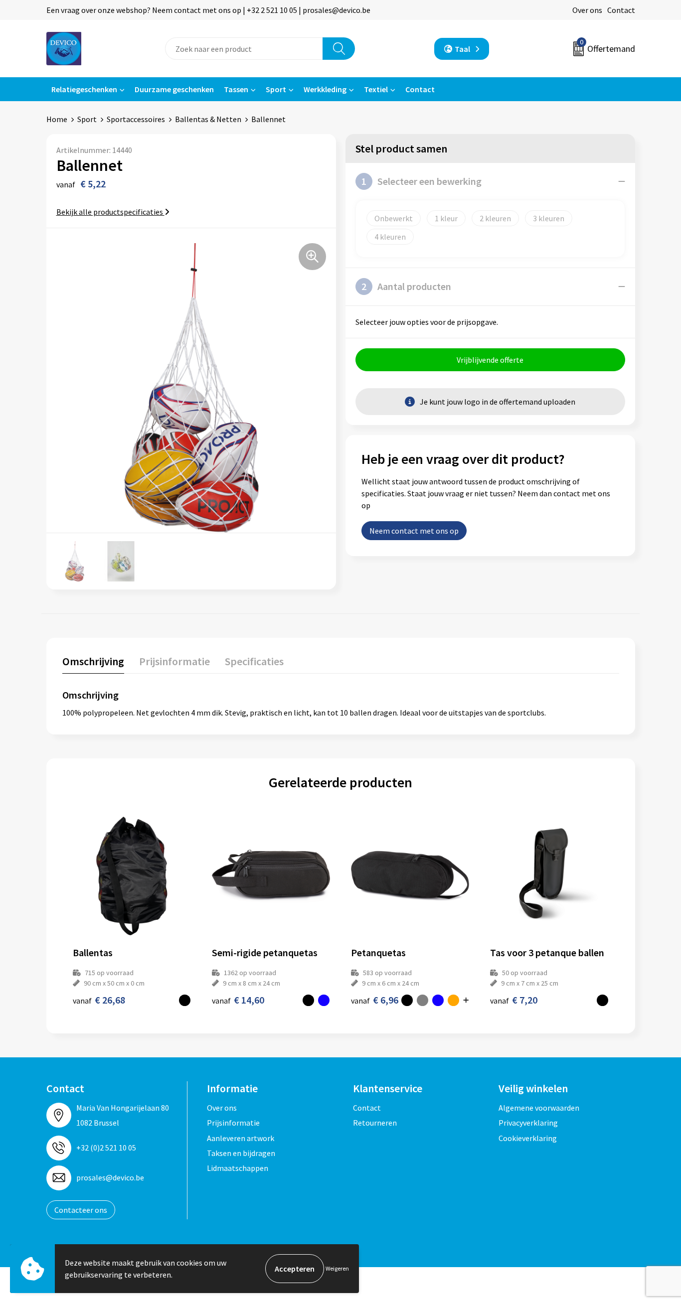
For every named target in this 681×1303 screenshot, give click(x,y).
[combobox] (244, 48)
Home (56, 119)
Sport (276, 89)
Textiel (376, 89)
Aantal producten (406, 286)
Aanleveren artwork (240, 1138)
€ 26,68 (99, 1000)
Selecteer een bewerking (421, 181)
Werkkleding (325, 89)
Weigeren (337, 1268)
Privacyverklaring (528, 1123)
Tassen (236, 89)
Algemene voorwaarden (539, 1108)
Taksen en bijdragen (241, 1153)
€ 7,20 (513, 1000)
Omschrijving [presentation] (93, 661)
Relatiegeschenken (84, 89)
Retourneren (375, 1123)
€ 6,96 (374, 1000)
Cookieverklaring (528, 1138)
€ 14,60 (238, 1000)
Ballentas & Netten (208, 119)
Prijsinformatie (233, 1123)
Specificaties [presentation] (254, 661)
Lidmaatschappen (237, 1168)
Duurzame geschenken (174, 89)
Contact (621, 10)
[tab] (93, 663)
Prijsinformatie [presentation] (174, 661)
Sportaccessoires (136, 119)
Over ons (587, 10)
